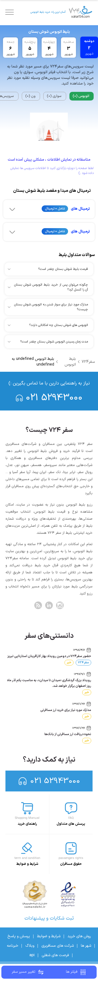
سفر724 (88, 362)
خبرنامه (12, 946)
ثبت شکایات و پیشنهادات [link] (49, 918)
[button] (49, 209)
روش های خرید (79, 936)
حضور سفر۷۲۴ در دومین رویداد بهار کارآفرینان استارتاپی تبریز (49, 656)
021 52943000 (54, 398)
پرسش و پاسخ (18, 936)
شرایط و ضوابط (48, 936)
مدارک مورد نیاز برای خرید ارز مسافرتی (65, 710)
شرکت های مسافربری (57, 946)
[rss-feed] (38, 605)
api (32, 955)
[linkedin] (49, 605)
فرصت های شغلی (55, 955)
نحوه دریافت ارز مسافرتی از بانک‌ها (67, 734)
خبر (69, 662)
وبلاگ (29, 946)
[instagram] (60, 605)
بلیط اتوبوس (70, 361)
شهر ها (86, 946)
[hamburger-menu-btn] (9, 12)
